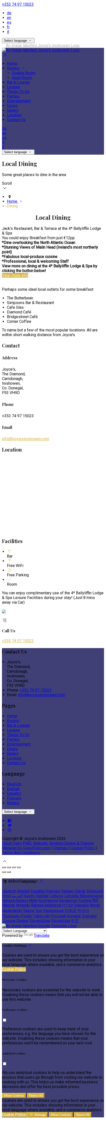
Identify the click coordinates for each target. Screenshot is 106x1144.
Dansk (80, 891)
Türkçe (28, 910)
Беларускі (68, 900)
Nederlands (12, 910)
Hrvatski (23, 905)
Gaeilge (42, 895)
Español (14, 793)
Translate (42, 935)
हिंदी (95, 900)
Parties (13, 96)
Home (12, 63)
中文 (75, 920)
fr (8, 27)
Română (74, 916)
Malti (33, 900)
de (9, 13)
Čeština (85, 900)
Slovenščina (39, 920)
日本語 (70, 910)
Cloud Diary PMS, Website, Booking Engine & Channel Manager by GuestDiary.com (48, 845)
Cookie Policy (83, 848)
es (9, 22)
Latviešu (71, 895)
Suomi (29, 895)
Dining (12, 105)
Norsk (95, 905)
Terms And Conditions (21, 852)
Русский (58, 916)
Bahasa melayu (15, 900)
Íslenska (81, 905)
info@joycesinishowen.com (25, 438)
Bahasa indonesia (46, 905)
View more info (15, 275)
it (8, 31)
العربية (17, 895)
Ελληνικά (95, 891)
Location (14, 115)
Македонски (91, 895)
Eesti (6, 895)
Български (48, 900)
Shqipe (22, 920)
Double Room (23, 73)
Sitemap (60, 848)
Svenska (89, 916)
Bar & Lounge (18, 82)
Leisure (13, 87)
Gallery (13, 110)
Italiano (13, 802)
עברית (67, 905)
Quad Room (22, 77)
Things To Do (18, 91)
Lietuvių (56, 895)
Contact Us (16, 119)
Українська (53, 910)
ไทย (38, 910)
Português (11, 916)
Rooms (13, 68)
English (13, 788)
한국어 (83, 910)
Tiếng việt (41, 916)
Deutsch (14, 784)
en (9, 17)
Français (14, 798)
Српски (8, 920)
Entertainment (19, 101)
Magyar (8, 905)
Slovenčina (60, 920)
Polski (26, 916)
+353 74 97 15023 (18, 4)
